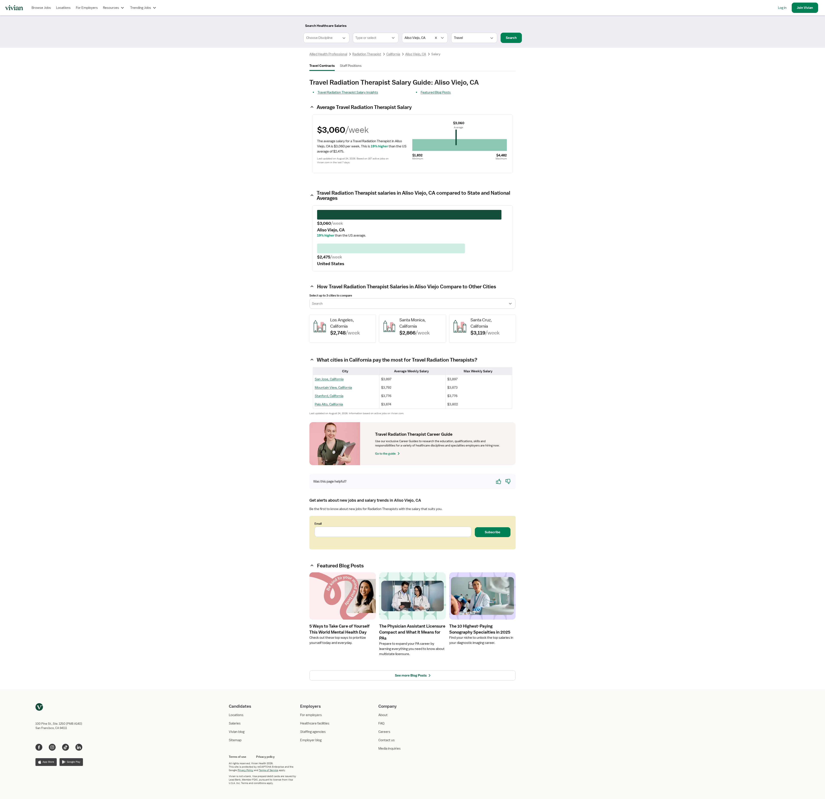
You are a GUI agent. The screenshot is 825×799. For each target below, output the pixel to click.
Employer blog (311, 740)
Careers (384, 732)
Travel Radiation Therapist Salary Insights (348, 92)
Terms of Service (268, 770)
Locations (63, 8)
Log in (782, 8)
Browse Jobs (41, 8)
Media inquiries (389, 748)
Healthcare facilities (314, 723)
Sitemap (235, 740)
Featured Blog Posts (436, 92)
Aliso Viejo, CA (415, 54)
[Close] (474, 24)
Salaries (235, 723)
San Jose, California (329, 379)
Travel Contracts (322, 66)
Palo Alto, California (329, 404)
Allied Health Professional (328, 54)
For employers (311, 715)
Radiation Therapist (366, 54)
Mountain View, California (333, 387)
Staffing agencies (313, 732)
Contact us (386, 740)
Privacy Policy (245, 770)
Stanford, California (329, 396)
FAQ (381, 723)
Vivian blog (236, 732)
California (393, 54)
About (383, 715)
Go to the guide (385, 453)
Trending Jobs (140, 8)
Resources (111, 8)
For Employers (87, 8)
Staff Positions (351, 66)
